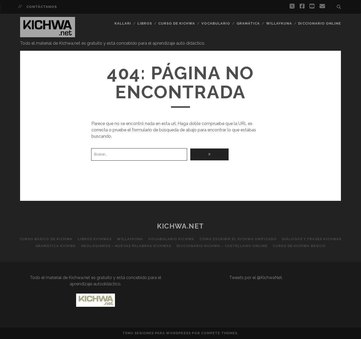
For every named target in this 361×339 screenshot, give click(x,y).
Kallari (122, 23)
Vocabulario (215, 23)
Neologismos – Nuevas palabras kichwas (126, 246)
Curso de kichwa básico (299, 246)
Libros (144, 23)
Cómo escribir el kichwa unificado (238, 239)
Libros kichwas (95, 239)
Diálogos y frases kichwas (311, 239)
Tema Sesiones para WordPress (156, 333)
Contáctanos (41, 7)
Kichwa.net (180, 226)
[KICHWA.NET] (47, 35)
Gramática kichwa (55, 246)
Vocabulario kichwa (171, 239)
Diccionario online (319, 23)
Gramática (248, 23)
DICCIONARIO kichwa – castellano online (222, 246)
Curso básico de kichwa (46, 239)
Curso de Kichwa (176, 23)
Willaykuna (279, 23)
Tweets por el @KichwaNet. (256, 277)
